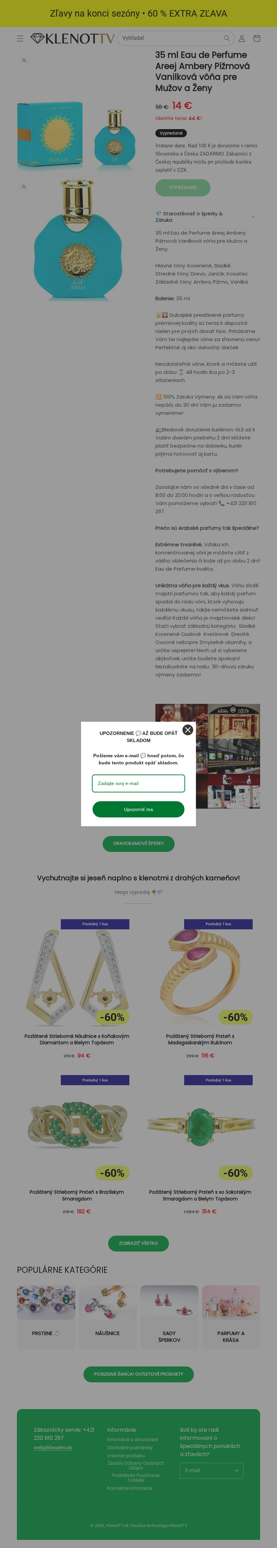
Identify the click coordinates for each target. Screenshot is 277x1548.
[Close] (188, 730)
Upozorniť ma (138, 809)
